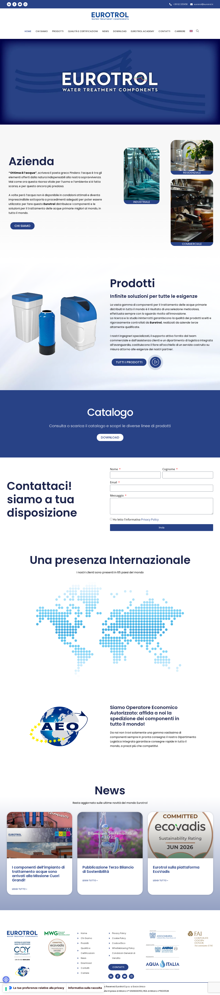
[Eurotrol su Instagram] (25, 4)
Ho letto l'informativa (136, 519)
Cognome (169, 469)
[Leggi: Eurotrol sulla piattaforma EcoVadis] (180, 835)
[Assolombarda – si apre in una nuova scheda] (163, 932)
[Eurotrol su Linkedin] (9, 4)
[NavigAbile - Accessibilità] (6, 979)
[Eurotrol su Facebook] (14, 4)
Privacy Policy (150, 519)
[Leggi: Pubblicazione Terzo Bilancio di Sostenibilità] (110, 835)
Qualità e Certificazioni (83, 31)
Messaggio (117, 495)
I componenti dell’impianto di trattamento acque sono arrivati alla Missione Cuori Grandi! (38, 874)
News (105, 31)
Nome (114, 469)
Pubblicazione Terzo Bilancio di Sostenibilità (108, 869)
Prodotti (58, 31)
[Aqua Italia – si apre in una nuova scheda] (163, 957)
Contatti (164, 31)
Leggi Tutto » (19, 889)
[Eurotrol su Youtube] (20, 4)
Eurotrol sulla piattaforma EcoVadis (176, 869)
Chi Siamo (42, 31)
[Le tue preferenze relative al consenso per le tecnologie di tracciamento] (6, 989)
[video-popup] (155, 362)
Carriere (180, 31)
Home (28, 31)
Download (119, 31)
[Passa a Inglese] (191, 31)
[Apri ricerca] (197, 30)
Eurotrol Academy (142, 31)
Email (114, 482)
